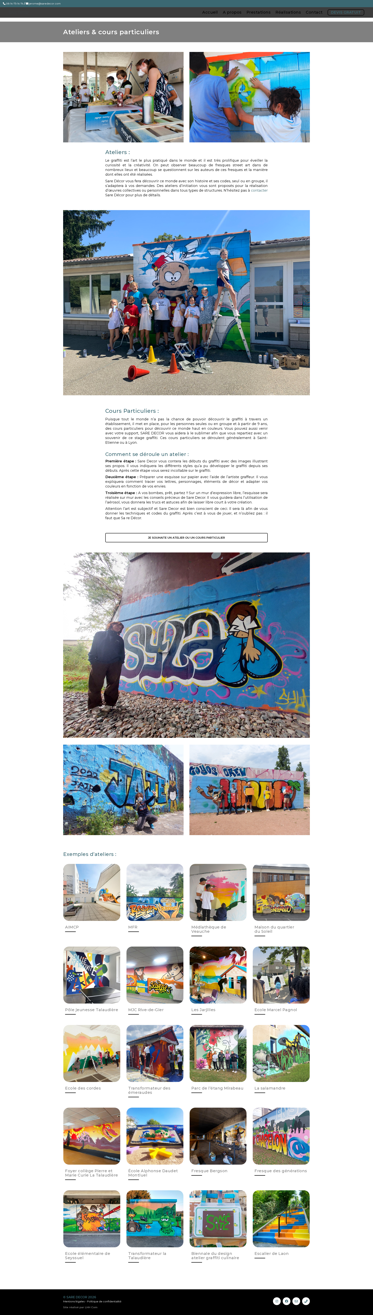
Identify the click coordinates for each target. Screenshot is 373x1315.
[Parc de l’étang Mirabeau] (218, 1053)
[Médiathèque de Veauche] (218, 892)
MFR (133, 927)
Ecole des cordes (83, 1088)
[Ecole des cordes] (91, 1053)
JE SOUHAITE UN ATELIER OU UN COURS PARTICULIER (186, 537)
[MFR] (154, 892)
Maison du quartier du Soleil (274, 929)
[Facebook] (286, 1301)
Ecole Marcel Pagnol (275, 1010)
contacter (259, 190)
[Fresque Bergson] (218, 1136)
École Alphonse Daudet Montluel (153, 1173)
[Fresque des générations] (281, 1136)
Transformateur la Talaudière (147, 1255)
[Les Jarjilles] (218, 975)
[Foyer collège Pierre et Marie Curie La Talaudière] (91, 1136)
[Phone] (306, 1301)
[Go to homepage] (23, 14)
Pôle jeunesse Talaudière (91, 1010)
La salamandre (270, 1088)
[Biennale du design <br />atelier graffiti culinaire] (218, 1218)
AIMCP (72, 927)
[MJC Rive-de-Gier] (154, 975)
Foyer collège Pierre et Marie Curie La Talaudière (91, 1173)
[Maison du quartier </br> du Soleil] (281, 892)
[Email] (296, 1301)
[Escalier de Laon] (281, 1218)
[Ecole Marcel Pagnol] (281, 975)
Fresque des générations (280, 1171)
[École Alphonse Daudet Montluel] (154, 1136)
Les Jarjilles (203, 1010)
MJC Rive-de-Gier (146, 1010)
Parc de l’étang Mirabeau (217, 1088)
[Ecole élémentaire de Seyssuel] (91, 1218)
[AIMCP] (91, 892)
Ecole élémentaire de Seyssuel (87, 1255)
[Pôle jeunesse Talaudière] (91, 975)
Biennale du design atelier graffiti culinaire (215, 1255)
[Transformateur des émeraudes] (154, 1053)
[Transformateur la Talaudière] (154, 1218)
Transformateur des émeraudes (149, 1090)
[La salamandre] (281, 1053)
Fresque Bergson (209, 1171)
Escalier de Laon (271, 1253)
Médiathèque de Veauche (208, 929)
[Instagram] (277, 1301)
